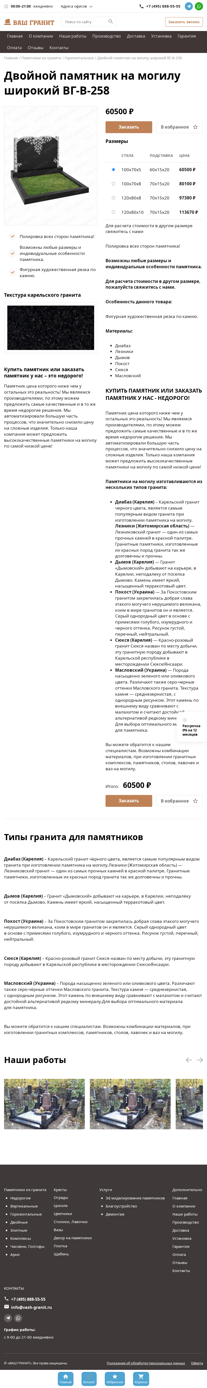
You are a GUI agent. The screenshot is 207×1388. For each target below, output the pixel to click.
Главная (15, 36)
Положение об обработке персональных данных (146, 1363)
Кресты (60, 1189)
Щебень (61, 1253)
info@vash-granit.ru (31, 1307)
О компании (41, 36)
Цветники (63, 1213)
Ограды (61, 1197)
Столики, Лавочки (71, 1221)
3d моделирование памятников (135, 1197)
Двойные (19, 1222)
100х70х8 (131, 184)
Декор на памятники (73, 1237)
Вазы (58, 1229)
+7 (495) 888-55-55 (163, 6)
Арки (15, 1254)
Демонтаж (115, 1214)
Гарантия (187, 36)
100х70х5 (131, 169)
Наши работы (72, 36)
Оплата (14, 47)
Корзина (141, 1382)
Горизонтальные (26, 1214)
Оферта (197, 1363)
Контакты (58, 47)
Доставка (136, 36)
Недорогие (20, 1197)
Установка (161, 36)
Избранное (115, 1382)
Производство (106, 36)
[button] (189, 1060)
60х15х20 (159, 169)
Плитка (60, 1245)
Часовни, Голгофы (27, 1246)
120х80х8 (131, 198)
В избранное (175, 127)
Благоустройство (121, 1205)
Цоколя (60, 1205)
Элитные (18, 1230)
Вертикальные (24, 1205)
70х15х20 (159, 184)
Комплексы (20, 1238)
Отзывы (35, 47)
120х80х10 (132, 212)
